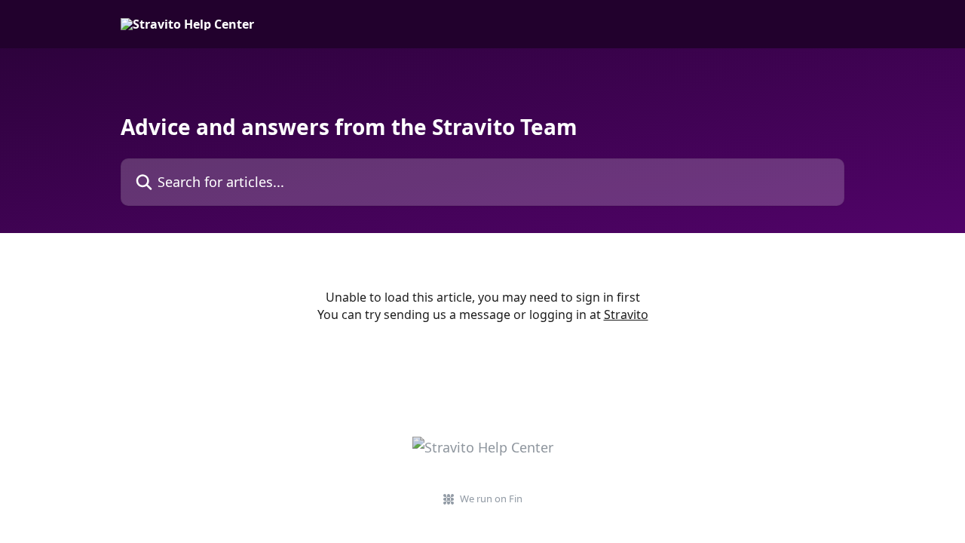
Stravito (626, 314)
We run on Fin (491, 498)
